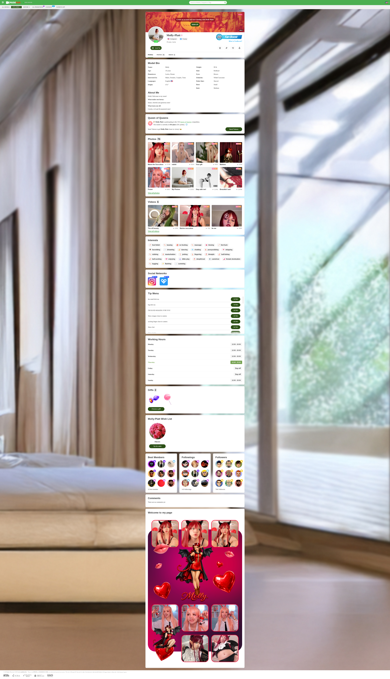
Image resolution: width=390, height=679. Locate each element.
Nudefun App (60, 7)
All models (6, 7)
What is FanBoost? (235, 41)
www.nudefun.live (22, 672)
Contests (49, 7)
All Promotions (37, 7)
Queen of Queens (185, 122)
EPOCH (35, 672)
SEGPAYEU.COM (43, 672)
